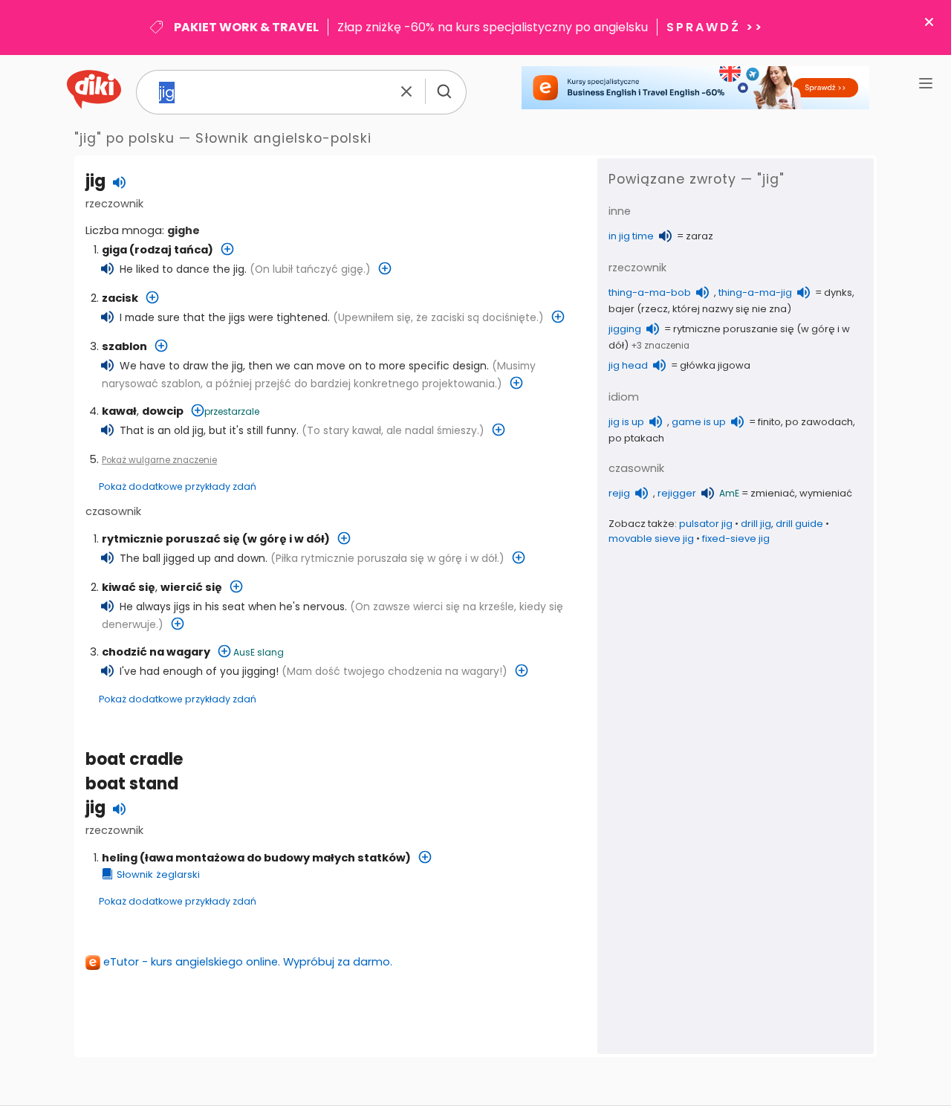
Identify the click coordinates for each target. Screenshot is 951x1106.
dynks (838, 292)
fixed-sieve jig (736, 538)
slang (270, 652)
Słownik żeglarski (158, 874)
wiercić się (191, 587)
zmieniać (772, 493)
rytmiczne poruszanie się (733, 329)
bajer (621, 309)
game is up (699, 422)
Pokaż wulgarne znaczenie (159, 460)
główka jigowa (715, 365)
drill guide (799, 524)
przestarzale (231, 411)
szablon (124, 346)
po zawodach (819, 422)
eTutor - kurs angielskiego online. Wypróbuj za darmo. (247, 961)
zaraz (699, 236)
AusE (244, 652)
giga (114, 249)
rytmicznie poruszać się (171, 538)
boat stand (131, 783)
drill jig (756, 524)
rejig (619, 493)
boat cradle (134, 759)
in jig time (631, 236)
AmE (729, 493)
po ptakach (636, 438)
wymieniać (825, 493)
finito (769, 422)
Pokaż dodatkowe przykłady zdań (177, 486)
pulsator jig (706, 524)
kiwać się (128, 587)
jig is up (626, 422)
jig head (628, 365)
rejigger (677, 493)
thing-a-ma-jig (755, 292)
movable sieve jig (651, 538)
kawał (119, 411)
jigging (624, 329)
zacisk (120, 298)
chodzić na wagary (156, 651)
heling (119, 857)
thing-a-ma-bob (649, 292)
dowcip (163, 411)
